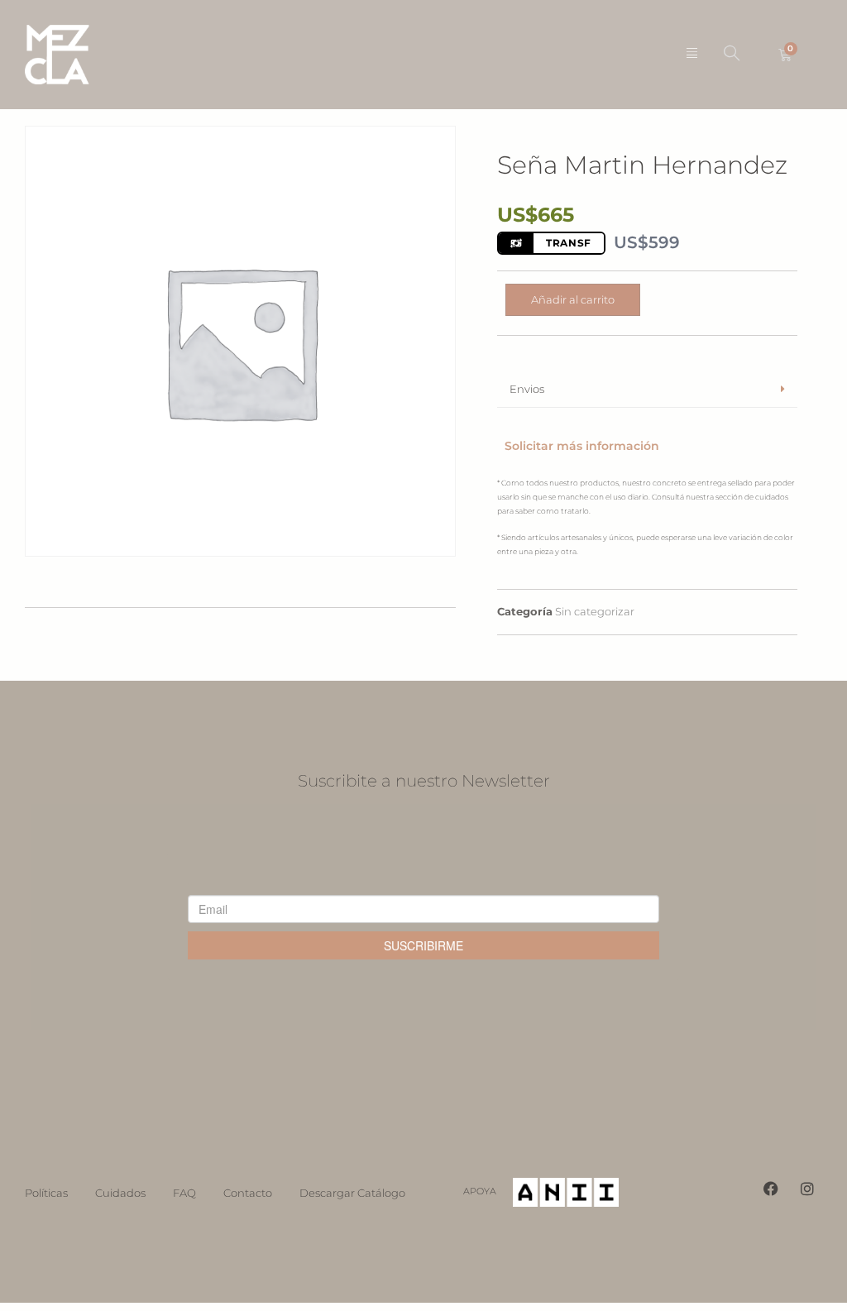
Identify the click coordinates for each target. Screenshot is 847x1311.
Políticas (46, 1192)
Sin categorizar (594, 611)
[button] (731, 54)
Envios (527, 388)
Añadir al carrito (573, 299)
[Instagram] (807, 1188)
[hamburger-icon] (692, 54)
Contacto (247, 1192)
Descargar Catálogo (352, 1192)
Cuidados (120, 1192)
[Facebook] (771, 1188)
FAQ (184, 1192)
